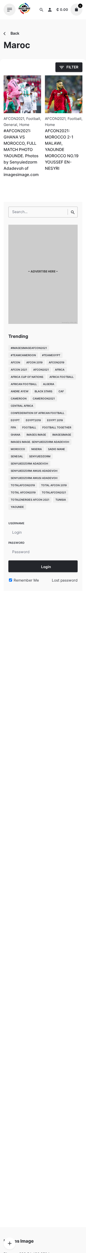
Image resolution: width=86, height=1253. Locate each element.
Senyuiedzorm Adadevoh (29, 463)
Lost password (65, 580)
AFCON (15, 362)
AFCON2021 (14, 118)
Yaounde (17, 507)
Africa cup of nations (27, 377)
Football (33, 118)
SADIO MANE (56, 449)
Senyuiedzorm (39, 456)
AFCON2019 (56, 362)
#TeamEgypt (51, 355)
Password (16, 542)
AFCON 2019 (34, 362)
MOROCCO (18, 449)
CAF (61, 391)
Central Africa (22, 405)
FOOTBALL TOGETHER (56, 427)
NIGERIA (36, 449)
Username (16, 523)
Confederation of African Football (37, 413)
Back (14, 33)
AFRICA (59, 369)
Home (24, 124)
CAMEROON (19, 398)
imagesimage (61, 434)
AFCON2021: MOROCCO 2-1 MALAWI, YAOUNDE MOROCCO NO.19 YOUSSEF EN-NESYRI (62, 149)
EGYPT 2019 (55, 420)
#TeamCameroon (23, 355)
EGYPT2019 (33, 420)
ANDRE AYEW (19, 391)
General (10, 124)
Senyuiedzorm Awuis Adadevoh (34, 470)
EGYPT (15, 420)
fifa (13, 427)
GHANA (15, 434)
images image (36, 434)
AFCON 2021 (19, 369)
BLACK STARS (43, 391)
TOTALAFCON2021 (54, 492)
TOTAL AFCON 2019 (54, 485)
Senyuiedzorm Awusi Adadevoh (34, 478)
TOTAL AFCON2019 (23, 492)
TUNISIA (60, 499)
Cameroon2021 (44, 398)
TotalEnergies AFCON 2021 (30, 499)
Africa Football (61, 377)
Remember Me (26, 580)
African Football (24, 384)
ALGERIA (48, 384)
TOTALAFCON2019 (23, 485)
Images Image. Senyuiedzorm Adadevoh (40, 442)
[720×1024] (43, 322)
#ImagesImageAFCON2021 (29, 348)
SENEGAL (17, 456)
